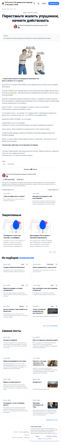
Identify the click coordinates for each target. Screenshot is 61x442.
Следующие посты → (52, 420)
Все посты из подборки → (51, 326)
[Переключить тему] (38, 3)
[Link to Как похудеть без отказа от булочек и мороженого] (41, 226)
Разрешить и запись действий (44, 438)
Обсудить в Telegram (30, 169)
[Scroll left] (50, 252)
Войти (44, 3)
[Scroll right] (54, 252)
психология (11, 164)
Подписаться (54, 3)
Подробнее (54, 433)
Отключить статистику (51, 436)
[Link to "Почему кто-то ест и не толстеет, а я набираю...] (14, 226)
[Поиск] (34, 3)
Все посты (10, 9)
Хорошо (37, 436)
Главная (4, 9)
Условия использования (17, 437)
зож (15, 9)
